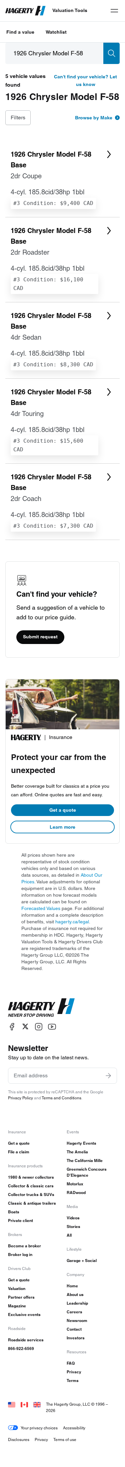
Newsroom (77, 1320)
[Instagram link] (38, 1026)
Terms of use (64, 1439)
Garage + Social (82, 1260)
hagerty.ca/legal (72, 921)
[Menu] (114, 10)
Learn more (62, 827)
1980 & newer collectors (31, 1177)
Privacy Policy (20, 1098)
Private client (20, 1220)
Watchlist (56, 32)
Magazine (17, 1306)
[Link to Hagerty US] (11, 1404)
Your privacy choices (39, 1428)
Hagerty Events (81, 1143)
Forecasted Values (40, 908)
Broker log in (20, 1254)
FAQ (71, 1363)
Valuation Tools (69, 10)
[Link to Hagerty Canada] (24, 1404)
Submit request (40, 636)
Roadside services (26, 1340)
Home (72, 1286)
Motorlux (75, 1184)
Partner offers (21, 1297)
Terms (73, 1380)
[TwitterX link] (25, 1026)
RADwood (76, 1192)
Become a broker (24, 1246)
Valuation (16, 1288)
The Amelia (77, 1152)
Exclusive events (24, 1314)
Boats (13, 1212)
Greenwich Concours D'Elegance (87, 1172)
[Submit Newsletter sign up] (108, 1075)
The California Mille (85, 1160)
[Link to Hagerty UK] (37, 1404)
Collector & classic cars (31, 1186)
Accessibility (74, 1428)
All (69, 1235)
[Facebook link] (12, 1026)
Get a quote (62, 810)
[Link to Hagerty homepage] (41, 1007)
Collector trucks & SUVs (31, 1194)
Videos (73, 1218)
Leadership (77, 1303)
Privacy (74, 1372)
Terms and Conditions (61, 1098)
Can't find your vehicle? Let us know (85, 80)
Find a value (20, 32)
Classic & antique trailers (32, 1203)
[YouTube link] (52, 1026)
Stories (73, 1226)
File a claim (18, 1152)
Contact (74, 1329)
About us (75, 1294)
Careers (74, 1312)
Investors (76, 1338)
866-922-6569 (21, 1348)
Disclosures (18, 1439)
